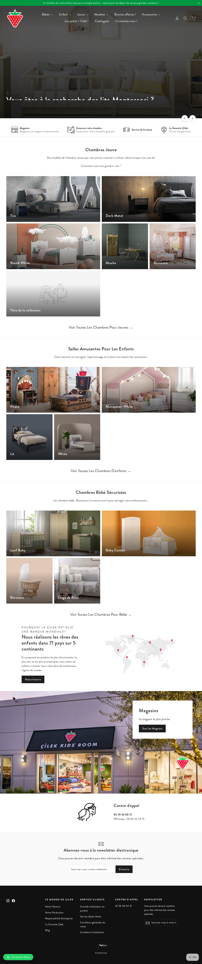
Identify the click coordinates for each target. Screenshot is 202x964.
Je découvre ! (152, 105)
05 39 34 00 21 (123, 815)
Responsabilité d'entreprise (59, 918)
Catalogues (102, 21)
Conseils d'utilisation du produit (92, 908)
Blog (47, 930)
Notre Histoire (52, 906)
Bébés (46, 14)
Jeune (81, 14)
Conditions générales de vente (92, 924)
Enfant (63, 14)
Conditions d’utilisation (92, 932)
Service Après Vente (90, 916)
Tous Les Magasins (152, 728)
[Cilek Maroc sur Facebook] (13, 900)
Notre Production (54, 912)
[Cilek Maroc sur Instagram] (7, 900)
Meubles (100, 14)
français (102, 945)
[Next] (192, 118)
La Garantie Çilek (54, 924)
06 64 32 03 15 (136, 819)
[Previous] (184, 118)
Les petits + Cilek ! (77, 21)
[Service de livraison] (126, 129)
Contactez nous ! (126, 21)
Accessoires (150, 14)
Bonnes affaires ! (125, 14)
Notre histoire (33, 679)
